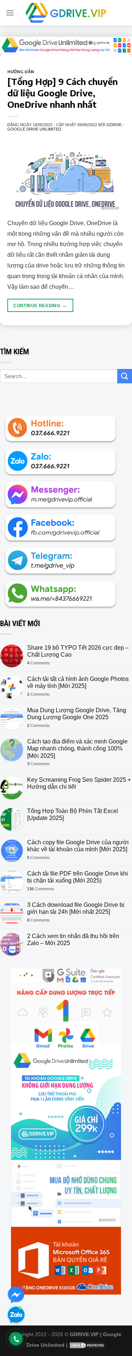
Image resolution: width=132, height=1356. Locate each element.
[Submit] (124, 376)
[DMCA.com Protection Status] (87, 1345)
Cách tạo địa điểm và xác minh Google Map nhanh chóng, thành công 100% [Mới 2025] (77, 748)
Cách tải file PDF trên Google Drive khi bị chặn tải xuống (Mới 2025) (77, 877)
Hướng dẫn (20, 71)
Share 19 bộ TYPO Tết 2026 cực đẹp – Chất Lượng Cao (78, 651)
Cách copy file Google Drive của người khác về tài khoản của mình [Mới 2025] (78, 845)
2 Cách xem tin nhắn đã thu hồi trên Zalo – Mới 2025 (73, 939)
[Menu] (10, 13)
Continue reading (40, 305)
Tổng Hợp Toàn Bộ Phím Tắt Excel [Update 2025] (72, 814)
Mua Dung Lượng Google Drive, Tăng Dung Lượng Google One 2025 (76, 713)
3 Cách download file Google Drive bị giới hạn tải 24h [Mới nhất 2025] (75, 908)
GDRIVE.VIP (84, 1334)
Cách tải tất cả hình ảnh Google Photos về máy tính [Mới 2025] (78, 682)
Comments (38, 663)
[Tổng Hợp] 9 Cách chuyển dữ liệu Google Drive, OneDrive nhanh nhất (62, 93)
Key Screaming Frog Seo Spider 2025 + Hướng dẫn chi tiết (79, 783)
